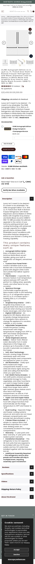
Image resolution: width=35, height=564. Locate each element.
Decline (17, 554)
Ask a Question (7, 178)
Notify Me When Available (14, 190)
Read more (24, 117)
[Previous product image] (4, 43)
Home (3, 16)
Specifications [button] (7, 474)
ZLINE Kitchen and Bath (17, 166)
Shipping (5, 99)
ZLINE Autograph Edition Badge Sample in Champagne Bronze (22, 128)
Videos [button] (4, 481)
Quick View (8, 128)
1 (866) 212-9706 (22, 6)
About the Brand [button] (8, 497)
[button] (4, 11)
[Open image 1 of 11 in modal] (31, 56)
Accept (17, 550)
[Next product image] (31, 43)
